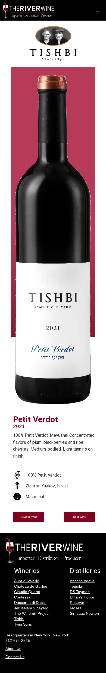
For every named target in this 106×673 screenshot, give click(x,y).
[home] (27, 10)
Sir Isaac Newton (84, 613)
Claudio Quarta (27, 592)
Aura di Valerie (26, 581)
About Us (13, 648)
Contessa (22, 597)
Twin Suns (23, 624)
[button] (98, 10)
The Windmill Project (31, 613)
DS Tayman (80, 592)
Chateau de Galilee (30, 586)
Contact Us (14, 657)
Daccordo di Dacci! (30, 602)
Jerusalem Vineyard (31, 608)
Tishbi (19, 619)
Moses (75, 608)
